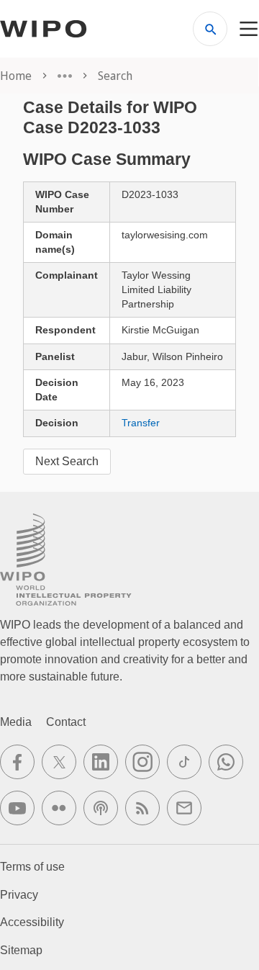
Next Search (67, 461)
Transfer (141, 422)
